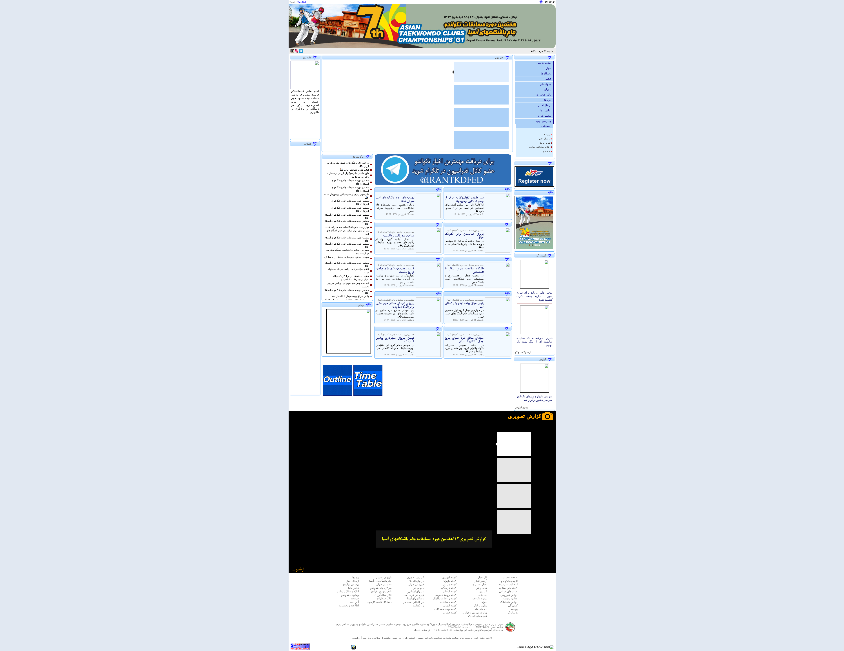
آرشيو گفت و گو (522, 352)
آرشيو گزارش (521, 407)
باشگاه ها (547, 73)
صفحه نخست (545, 63)
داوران (548, 89)
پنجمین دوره (545, 115)
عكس (549, 78)
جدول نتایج (546, 84)
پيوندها (548, 99)
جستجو (546, 151)
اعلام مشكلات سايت (539, 147)
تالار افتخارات (544, 94)
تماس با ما (546, 110)
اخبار (549, 68)
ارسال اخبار (545, 105)
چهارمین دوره (544, 121)
